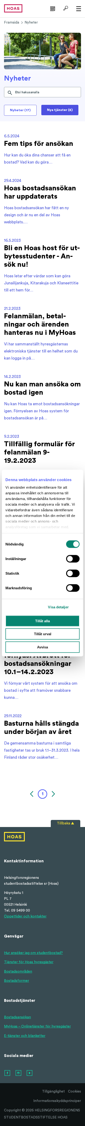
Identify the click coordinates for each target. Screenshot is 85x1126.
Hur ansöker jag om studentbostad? (33, 953)
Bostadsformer (16, 981)
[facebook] (7, 1073)
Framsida (11, 22)
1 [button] (42, 793)
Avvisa (42, 647)
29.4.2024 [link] (12, 181)
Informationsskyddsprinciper (57, 1101)
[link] (52, 8)
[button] (32, 794)
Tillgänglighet (53, 1091)
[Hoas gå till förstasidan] (13, 8)
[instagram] (18, 1073)
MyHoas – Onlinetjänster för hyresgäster (37, 1026)
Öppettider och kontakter (25, 916)
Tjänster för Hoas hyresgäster (28, 962)
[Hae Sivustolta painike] (65, 8)
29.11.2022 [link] (12, 716)
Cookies (74, 1091)
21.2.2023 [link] (12, 309)
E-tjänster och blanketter (24, 1036)
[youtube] (29, 1073)
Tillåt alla (42, 621)
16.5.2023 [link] (12, 240)
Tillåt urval (42, 634)
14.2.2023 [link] (12, 377)
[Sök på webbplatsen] (10, 92)
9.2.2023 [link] (11, 436)
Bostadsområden (18, 971)
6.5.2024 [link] (11, 136)
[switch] (73, 558)
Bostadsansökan (17, 1017)
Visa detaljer (58, 607)
